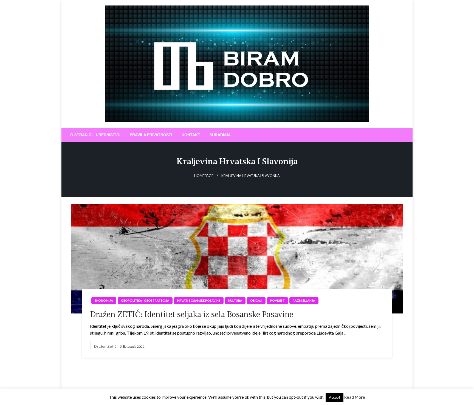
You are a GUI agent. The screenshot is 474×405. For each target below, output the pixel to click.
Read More (354, 397)
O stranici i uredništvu (95, 135)
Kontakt (191, 135)
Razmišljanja (304, 300)
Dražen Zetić (105, 346)
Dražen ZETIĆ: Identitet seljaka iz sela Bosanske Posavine (191, 314)
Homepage (203, 176)
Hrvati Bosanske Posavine (198, 300)
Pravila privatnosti (151, 135)
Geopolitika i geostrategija (145, 300)
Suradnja (220, 135)
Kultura (235, 300)
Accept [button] (334, 397)
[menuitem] (95, 135)
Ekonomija (104, 300)
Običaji (256, 300)
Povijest (277, 300)
